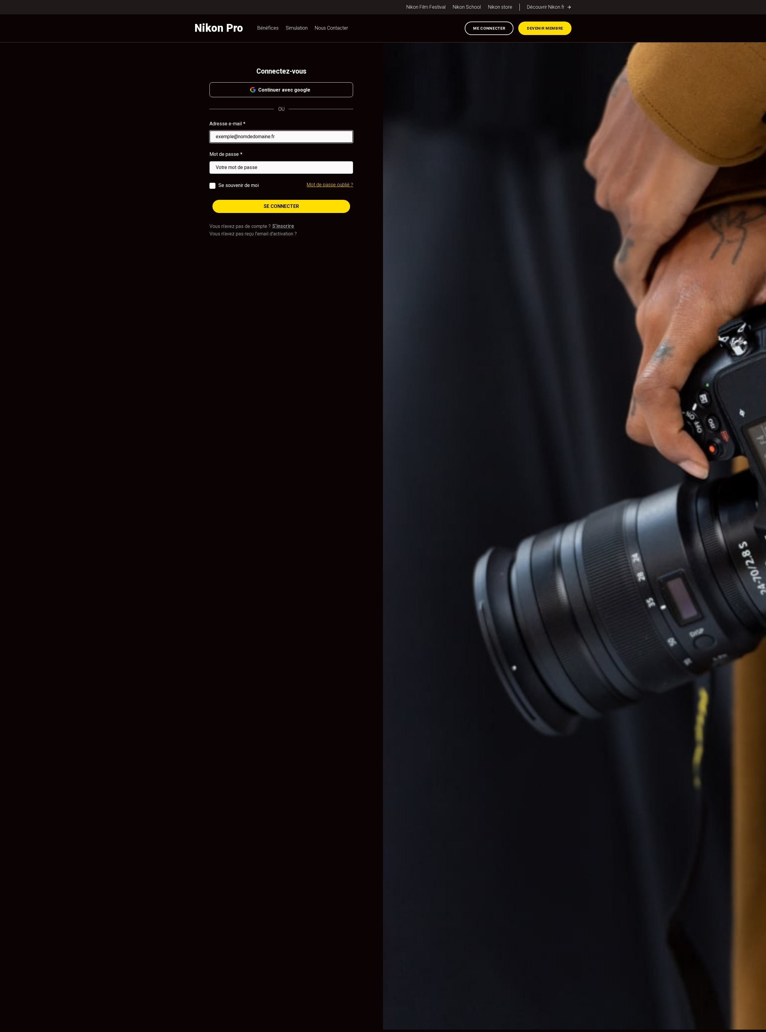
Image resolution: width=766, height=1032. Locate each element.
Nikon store (500, 7)
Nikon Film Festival (426, 7)
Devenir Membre (545, 28)
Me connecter (489, 28)
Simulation (297, 28)
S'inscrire (283, 226)
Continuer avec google (284, 90)
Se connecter (281, 206)
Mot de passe (224, 154)
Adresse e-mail (225, 124)
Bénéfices (268, 28)
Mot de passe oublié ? (330, 185)
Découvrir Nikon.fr (545, 7)
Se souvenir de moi (238, 185)
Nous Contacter (331, 28)
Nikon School (467, 7)
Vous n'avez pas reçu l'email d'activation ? (253, 234)
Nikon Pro (218, 28)
